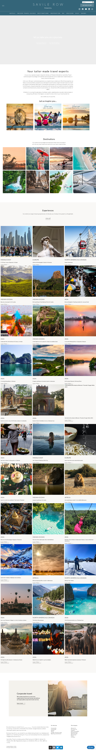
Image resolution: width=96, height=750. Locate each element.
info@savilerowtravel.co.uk (13, 736)
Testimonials (74, 733)
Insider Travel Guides (26, 13)
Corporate (53, 728)
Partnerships (74, 732)
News (72, 736)
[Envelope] (85, 9)
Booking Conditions (56, 733)
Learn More (4, 264)
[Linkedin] (89, 9)
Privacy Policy (27, 727)
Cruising (70, 13)
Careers (73, 730)
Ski (63, 13)
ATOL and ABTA (75, 731)
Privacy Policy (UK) (12, 747)
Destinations (43, 13)
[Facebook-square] (54, 747)
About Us (73, 728)
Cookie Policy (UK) (11, 746)
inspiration (55, 13)
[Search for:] (88, 2)
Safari (83, 13)
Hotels (12, 13)
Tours (52, 731)
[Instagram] (79, 9)
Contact (73, 737)
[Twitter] (57, 747)
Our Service (74, 729)
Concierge (53, 729)
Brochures (73, 734)
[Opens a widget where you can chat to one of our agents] (91, 747)
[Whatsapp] (92, 9)
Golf (77, 13)
